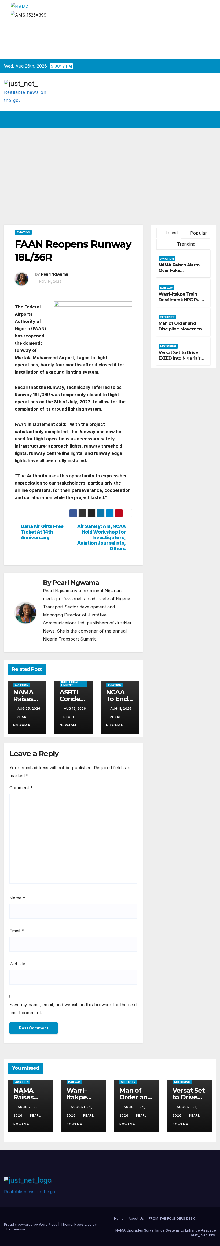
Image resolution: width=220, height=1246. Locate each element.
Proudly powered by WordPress (31, 1224)
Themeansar (14, 1229)
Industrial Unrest (70, 684)
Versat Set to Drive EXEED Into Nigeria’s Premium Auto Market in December (182, 361)
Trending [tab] (186, 244)
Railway (166, 287)
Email (16, 930)
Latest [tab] (171, 232)
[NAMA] (20, 6)
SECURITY (167, 317)
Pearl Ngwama (54, 274)
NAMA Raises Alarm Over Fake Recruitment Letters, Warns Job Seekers (180, 273)
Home (119, 1218)
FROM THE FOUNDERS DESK (172, 1218)
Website (17, 963)
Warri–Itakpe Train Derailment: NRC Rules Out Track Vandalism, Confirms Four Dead (182, 302)
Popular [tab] (198, 233)
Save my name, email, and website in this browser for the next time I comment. (73, 1008)
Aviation (23, 232)
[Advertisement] (110, 168)
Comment (21, 787)
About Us (136, 1218)
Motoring (168, 346)
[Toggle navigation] (211, 119)
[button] (200, 119)
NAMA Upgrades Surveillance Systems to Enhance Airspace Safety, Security (165, 1232)
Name (17, 898)
